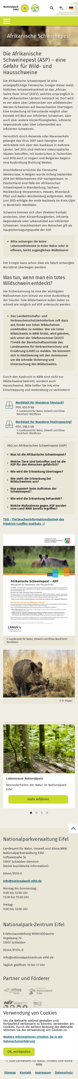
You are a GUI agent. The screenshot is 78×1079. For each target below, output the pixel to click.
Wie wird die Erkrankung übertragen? (36, 471)
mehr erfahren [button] (38, 799)
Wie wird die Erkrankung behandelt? (36, 498)
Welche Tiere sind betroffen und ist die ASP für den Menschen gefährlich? (38, 463)
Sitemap (10, 1072)
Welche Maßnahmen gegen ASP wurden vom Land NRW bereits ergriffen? (38, 507)
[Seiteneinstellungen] (66, 8)
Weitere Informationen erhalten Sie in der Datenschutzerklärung (33, 1039)
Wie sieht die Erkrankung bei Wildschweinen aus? (30, 480)
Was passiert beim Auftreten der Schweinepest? (33, 490)
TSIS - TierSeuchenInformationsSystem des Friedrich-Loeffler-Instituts (33, 521)
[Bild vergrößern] (39, 585)
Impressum (43, 1072)
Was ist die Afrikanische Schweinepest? (38, 454)
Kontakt (25, 1072)
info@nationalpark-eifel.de (22, 881)
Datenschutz (64, 1072)
